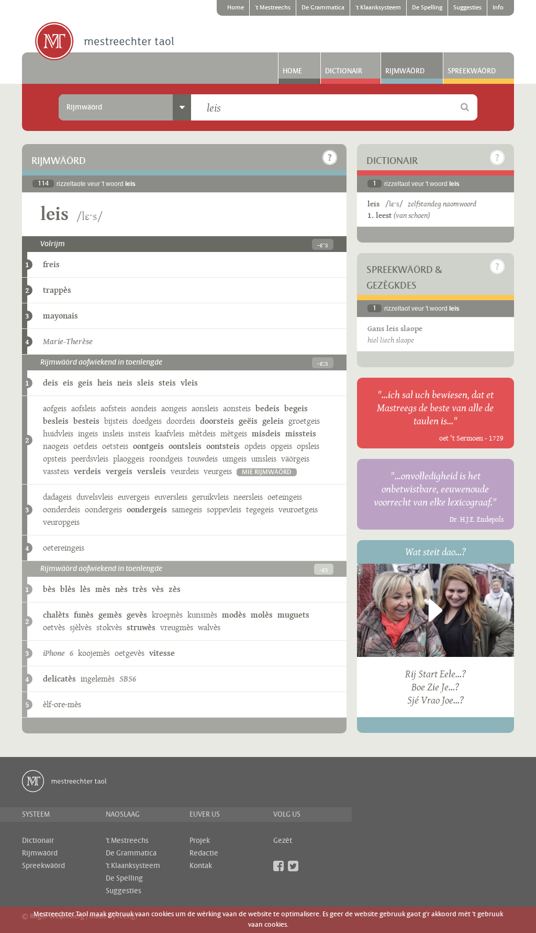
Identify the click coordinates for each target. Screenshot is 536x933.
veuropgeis (61, 522)
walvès (209, 627)
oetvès (54, 627)
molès (262, 615)
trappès (57, 290)
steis (167, 383)
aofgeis (54, 408)
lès (85, 589)
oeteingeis (284, 497)
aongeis (174, 408)
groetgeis (304, 421)
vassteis (56, 471)
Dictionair (343, 71)
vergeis (119, 471)
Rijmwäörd (405, 71)
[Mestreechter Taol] (104, 42)
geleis (273, 421)
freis (51, 264)
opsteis (54, 459)
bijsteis (116, 421)
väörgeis (295, 459)
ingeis (88, 433)
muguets (293, 615)
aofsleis (83, 408)
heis (105, 383)
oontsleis (185, 446)
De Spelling (427, 8)
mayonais (60, 316)
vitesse (162, 653)
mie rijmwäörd (267, 472)
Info (498, 8)
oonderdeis (61, 509)
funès (84, 615)
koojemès (94, 653)
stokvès (109, 627)
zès (175, 589)
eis (68, 383)
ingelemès (98, 679)
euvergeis (134, 497)
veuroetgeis (298, 509)
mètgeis (233, 433)
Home (235, 8)
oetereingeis (63, 548)
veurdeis (185, 471)
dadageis (57, 497)
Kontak (200, 866)
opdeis (255, 446)
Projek (199, 841)
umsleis (263, 459)
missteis (300, 433)
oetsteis (115, 446)
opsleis (308, 446)
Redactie (203, 853)
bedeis (267, 408)
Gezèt (282, 841)
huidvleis (58, 433)
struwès (141, 627)
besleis (56, 421)
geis (85, 383)
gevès (137, 615)
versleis (151, 471)
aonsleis (205, 408)
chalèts (56, 615)
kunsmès (202, 615)
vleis (189, 383)
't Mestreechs (273, 8)
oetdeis (85, 446)
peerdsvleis (89, 459)
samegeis (187, 509)
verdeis (87, 471)
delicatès (59, 679)
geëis (248, 421)
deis (50, 383)
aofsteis (113, 408)
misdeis (266, 433)
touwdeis (202, 459)
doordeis (180, 421)
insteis (139, 433)
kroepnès (167, 615)
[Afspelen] (435, 610)
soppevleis (224, 509)
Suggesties (467, 8)
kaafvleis (169, 433)
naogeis (56, 446)
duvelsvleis (94, 497)
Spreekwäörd (472, 71)
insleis (113, 433)
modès (234, 615)
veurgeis (218, 471)
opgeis (281, 446)
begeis (296, 408)
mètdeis (202, 433)
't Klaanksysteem (378, 8)
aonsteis (237, 408)
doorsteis (217, 421)
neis (124, 383)
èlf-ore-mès (62, 704)
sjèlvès (81, 627)
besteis (86, 421)
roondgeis (166, 459)
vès (158, 589)
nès (121, 589)
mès (102, 589)
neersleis (248, 497)
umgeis (234, 459)
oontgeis (148, 446)
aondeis (144, 408)
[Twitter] (293, 866)
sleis (145, 383)
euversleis (170, 497)
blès (67, 589)
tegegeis (260, 509)
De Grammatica (323, 8)
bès (49, 589)
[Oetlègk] (329, 158)
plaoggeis (128, 459)
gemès (110, 615)
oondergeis (103, 509)
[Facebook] (278, 866)
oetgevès (129, 653)
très (139, 589)
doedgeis (147, 421)
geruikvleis (210, 497)
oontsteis (223, 446)
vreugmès (176, 627)
